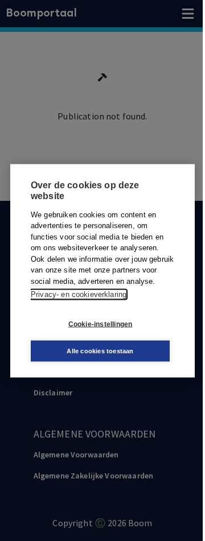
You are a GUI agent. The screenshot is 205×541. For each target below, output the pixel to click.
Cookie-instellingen (100, 324)
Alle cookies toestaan (100, 350)
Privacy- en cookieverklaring (78, 294)
